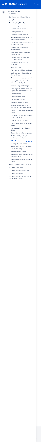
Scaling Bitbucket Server (19, 144)
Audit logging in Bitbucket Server (21, 70)
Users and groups (16, 26)
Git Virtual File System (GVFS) (20, 102)
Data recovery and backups (20, 86)
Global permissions (17, 32)
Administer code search (18, 151)
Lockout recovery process (19, 120)
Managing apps (16, 67)
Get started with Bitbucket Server (20, 17)
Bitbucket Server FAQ (16, 173)
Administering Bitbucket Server (19, 23)
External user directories (18, 29)
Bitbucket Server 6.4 (14, 11)
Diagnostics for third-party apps (21, 133)
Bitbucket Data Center (16, 167)
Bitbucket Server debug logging (21, 141)
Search (34, 4)
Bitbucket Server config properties (22, 78)
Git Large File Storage (18, 99)
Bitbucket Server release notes (19, 170)
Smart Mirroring (16, 93)
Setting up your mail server (19, 34)
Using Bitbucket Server (16, 20)
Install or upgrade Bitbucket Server (20, 164)
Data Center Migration (18, 96)
